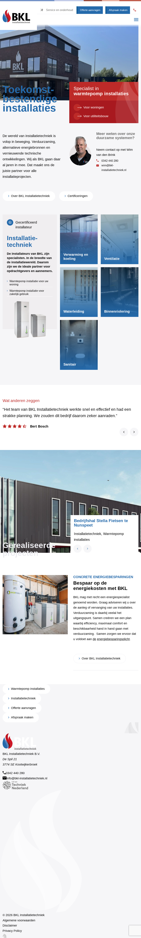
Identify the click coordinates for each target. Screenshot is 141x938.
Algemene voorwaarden (19, 920)
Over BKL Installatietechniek (30, 196)
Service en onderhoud (59, 10)
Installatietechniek (23, 698)
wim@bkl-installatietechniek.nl (113, 167)
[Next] (134, 432)
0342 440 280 (135, 10)
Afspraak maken (118, 10)
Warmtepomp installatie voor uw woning (28, 283)
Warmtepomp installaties (28, 688)
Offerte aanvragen (90, 10)
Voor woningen (93, 107)
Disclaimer (10, 925)
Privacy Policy (12, 931)
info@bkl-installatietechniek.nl (27, 778)
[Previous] (124, 432)
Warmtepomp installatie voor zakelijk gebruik (26, 292)
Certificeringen (78, 196)
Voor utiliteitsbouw (95, 116)
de (94, 639)
